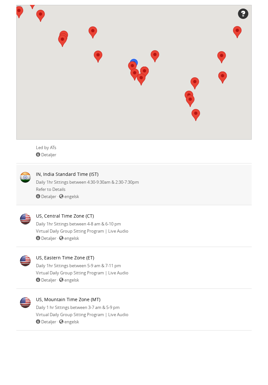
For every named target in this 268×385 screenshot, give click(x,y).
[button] (221, 57)
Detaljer (48, 155)
